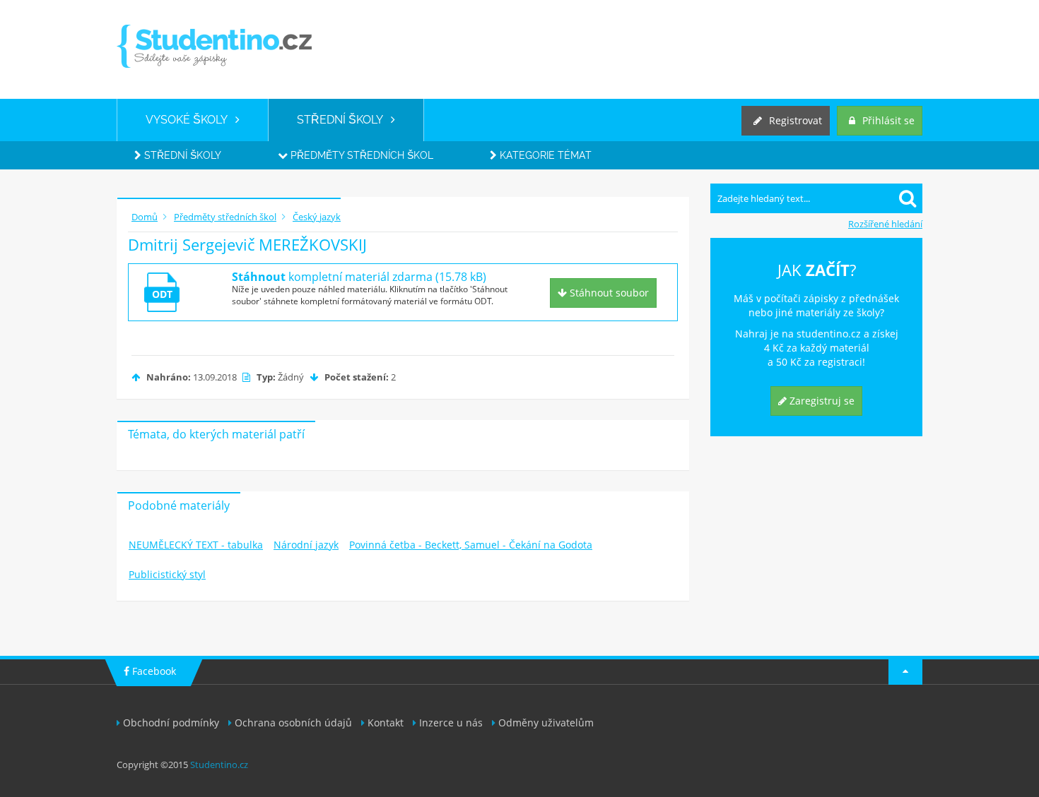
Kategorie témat (544, 155)
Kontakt (386, 722)
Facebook (152, 671)
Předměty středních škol (360, 155)
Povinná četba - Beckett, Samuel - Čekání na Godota (470, 544)
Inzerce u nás (451, 722)
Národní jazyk (306, 544)
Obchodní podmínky (171, 722)
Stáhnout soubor (608, 292)
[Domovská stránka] (214, 46)
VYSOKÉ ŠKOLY (190, 119)
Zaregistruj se (821, 400)
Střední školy (181, 155)
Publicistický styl (167, 574)
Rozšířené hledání (885, 223)
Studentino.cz (219, 764)
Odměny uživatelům (546, 722)
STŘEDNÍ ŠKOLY (344, 119)
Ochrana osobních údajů (293, 722)
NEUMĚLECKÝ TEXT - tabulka (196, 544)
